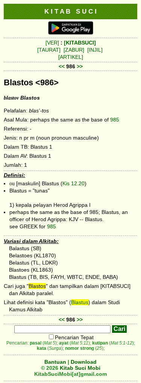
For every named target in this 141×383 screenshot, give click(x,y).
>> (80, 66)
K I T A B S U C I (70, 11)
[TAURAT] (49, 50)
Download (84, 362)
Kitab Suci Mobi (80, 368)
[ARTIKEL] (70, 57)
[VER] (52, 43)
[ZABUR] (74, 50)
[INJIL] (95, 50)
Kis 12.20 (73, 183)
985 (114, 120)
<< (62, 66)
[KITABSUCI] (80, 43)
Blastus (79, 302)
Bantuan (55, 362)
